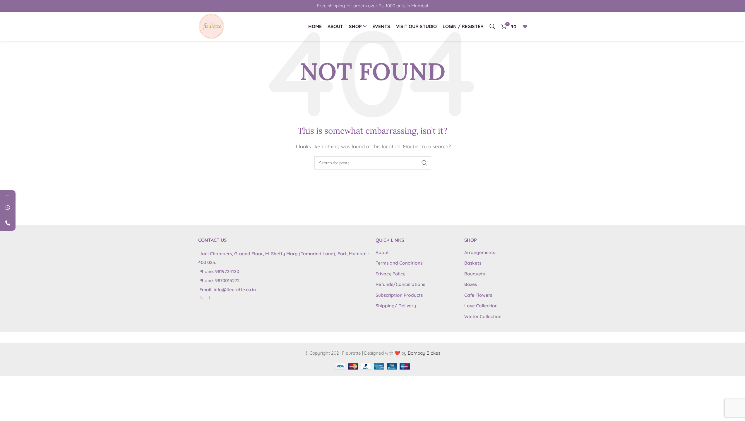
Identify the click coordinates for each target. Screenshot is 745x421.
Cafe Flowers (478, 295)
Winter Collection (482, 316)
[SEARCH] (424, 163)
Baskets (472, 263)
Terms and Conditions (399, 263)
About (382, 252)
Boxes (470, 284)
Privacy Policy (390, 274)
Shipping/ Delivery (396, 305)
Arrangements (479, 252)
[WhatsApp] (8, 207)
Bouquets (474, 274)
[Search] (492, 26)
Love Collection (481, 305)
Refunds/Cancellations (400, 284)
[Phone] (8, 223)
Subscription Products (399, 295)
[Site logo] (211, 26)
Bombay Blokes (424, 353)
